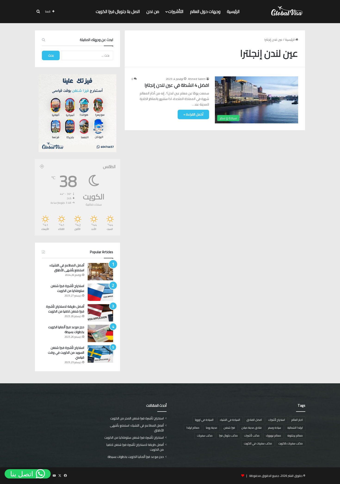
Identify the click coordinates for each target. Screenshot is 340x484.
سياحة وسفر (274, 427)
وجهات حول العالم (205, 11)
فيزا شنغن (229, 427)
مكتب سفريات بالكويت (290, 443)
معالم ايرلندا (192, 427)
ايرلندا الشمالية (295, 427)
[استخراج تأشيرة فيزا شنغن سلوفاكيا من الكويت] (100, 292)
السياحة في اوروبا (204, 419)
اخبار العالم (297, 419)
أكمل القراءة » (193, 114)
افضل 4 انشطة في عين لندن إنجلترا (177, 85)
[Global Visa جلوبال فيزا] (285, 12)
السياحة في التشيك (230, 419)
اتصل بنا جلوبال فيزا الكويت (118, 11)
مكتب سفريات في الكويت (258, 443)
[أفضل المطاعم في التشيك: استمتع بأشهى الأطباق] (100, 271)
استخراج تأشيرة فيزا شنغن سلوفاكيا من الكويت (67, 288)
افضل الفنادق (254, 419)
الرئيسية (233, 11)
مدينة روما (211, 427)
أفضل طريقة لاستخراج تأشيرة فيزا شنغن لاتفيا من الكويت (65, 308)
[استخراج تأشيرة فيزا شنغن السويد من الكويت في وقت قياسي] (100, 354)
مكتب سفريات (205, 435)
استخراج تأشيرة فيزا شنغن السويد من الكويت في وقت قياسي (66, 352)
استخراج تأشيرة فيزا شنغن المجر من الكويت (137, 418)
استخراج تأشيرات (276, 419)
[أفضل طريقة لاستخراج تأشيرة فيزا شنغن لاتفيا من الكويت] (100, 313)
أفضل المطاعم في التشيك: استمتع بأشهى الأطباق (66, 267)
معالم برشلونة (295, 435)
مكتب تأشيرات (252, 435)
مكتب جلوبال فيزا (228, 435)
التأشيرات (175, 11)
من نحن (152, 11)
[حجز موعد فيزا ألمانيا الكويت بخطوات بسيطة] (100, 333)
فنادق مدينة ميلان (251, 427)
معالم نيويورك (273, 435)
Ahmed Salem (197, 78)
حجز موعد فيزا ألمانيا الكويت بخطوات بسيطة (66, 329)
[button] (28, 473)
